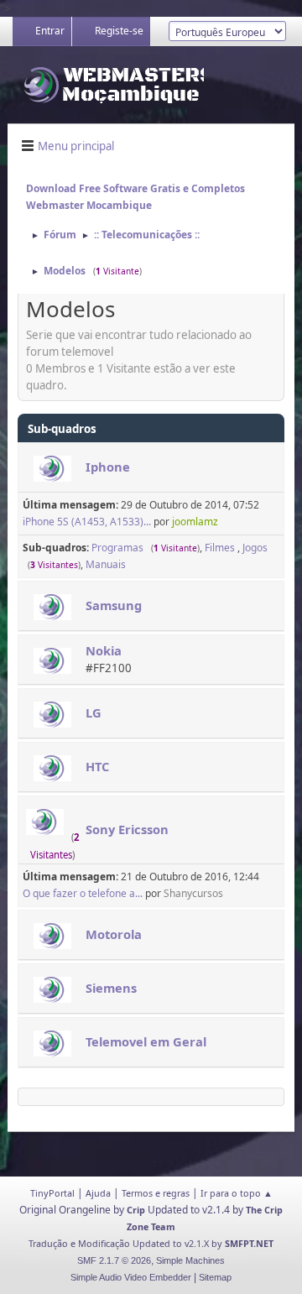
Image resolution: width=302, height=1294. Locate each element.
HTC (97, 766)
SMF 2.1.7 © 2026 (114, 1260)
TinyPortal (52, 1193)
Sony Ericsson (127, 829)
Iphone (108, 466)
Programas (117, 547)
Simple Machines (190, 1260)
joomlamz (195, 521)
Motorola (114, 934)
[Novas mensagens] (52, 469)
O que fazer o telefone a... (83, 893)
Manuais (106, 564)
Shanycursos (193, 893)
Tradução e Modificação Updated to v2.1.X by (127, 1243)
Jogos (255, 547)
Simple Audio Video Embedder (130, 1277)
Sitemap (215, 1277)
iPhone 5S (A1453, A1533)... (87, 521)
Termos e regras (156, 1193)
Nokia (104, 650)
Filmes (221, 547)
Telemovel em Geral (146, 1041)
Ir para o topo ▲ (236, 1193)
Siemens (111, 987)
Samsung (114, 605)
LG (94, 712)
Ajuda (98, 1193)
